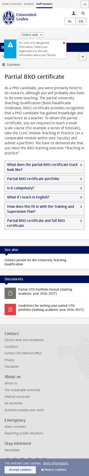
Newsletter (12, 450)
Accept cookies (20, 470)
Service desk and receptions (24, 340)
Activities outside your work (24, 410)
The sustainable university (22, 390)
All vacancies (13, 403)
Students (29, 4)
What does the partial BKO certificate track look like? (42, 167)
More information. (56, 463)
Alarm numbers (15, 427)
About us (11, 383)
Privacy (10, 360)
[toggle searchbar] (83, 13)
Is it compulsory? (20, 188)
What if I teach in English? (28, 197)
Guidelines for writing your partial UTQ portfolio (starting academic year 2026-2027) (51, 308)
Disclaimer (12, 367)
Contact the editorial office (23, 353)
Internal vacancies (17, 397)
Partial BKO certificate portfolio (33, 178)
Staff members (44, 4)
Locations (11, 346)
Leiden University (11, 4)
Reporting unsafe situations (24, 433)
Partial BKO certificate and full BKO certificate (36, 223)
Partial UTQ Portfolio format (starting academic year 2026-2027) (45, 291)
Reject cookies (55, 470)
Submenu (13, 65)
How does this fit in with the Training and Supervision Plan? (40, 209)
